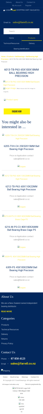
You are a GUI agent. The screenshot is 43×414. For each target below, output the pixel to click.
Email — (18, 364)
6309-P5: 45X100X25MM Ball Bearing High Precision (21, 269)
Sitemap (25, 377)
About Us (19, 2)
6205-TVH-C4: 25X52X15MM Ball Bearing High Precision (21, 148)
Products (31, 38)
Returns (4, 339)
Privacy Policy (7, 343)
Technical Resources (11, 43)
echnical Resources (10, 329)
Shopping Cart (22, 10)
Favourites (35, 10)
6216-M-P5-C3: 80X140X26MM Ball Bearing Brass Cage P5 (21, 228)
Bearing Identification (21, 49)
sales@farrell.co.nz (23, 22)
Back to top (14, 377)
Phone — (13, 359)
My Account (16, 5)
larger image (10, 88)
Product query (12, 100)
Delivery (9, 2)
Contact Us (31, 2)
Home (11, 38)
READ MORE (6, 311)
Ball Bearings (19, 56)
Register (28, 5)
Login (7, 10)
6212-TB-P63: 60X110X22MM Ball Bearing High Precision (21, 188)
